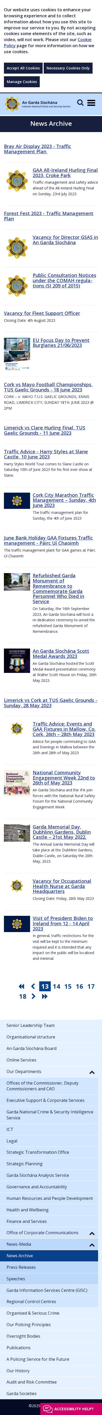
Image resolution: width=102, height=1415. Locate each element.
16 (79, 986)
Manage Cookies (22, 81)
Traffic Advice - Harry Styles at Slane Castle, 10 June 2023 (46, 454)
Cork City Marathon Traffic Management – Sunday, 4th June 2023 (64, 500)
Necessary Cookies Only (68, 68)
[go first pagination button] (22, 986)
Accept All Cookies (23, 68)
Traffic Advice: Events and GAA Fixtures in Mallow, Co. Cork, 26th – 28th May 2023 (64, 729)
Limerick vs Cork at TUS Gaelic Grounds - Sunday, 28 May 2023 (50, 703)
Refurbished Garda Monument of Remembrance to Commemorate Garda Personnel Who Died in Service (58, 588)
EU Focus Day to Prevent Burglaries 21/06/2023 (61, 343)
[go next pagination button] (34, 996)
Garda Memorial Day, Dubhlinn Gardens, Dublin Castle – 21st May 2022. (62, 832)
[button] (92, 1072)
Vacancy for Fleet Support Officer (42, 313)
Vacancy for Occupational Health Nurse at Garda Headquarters (62, 886)
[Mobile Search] (80, 102)
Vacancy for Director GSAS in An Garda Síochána (65, 240)
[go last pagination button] (46, 996)
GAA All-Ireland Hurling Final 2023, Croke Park (65, 172)
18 (22, 996)
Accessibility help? (74, 1408)
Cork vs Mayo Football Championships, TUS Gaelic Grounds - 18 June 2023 (48, 387)
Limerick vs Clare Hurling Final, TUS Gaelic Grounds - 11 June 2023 (44, 430)
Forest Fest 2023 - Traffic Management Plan (48, 216)
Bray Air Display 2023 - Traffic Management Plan (37, 149)
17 (91, 986)
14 (56, 986)
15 (68, 986)
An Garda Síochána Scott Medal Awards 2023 (61, 653)
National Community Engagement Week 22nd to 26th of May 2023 (64, 777)
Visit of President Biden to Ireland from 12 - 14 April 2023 (63, 923)
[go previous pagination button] (33, 986)
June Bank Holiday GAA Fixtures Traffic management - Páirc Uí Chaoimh (48, 540)
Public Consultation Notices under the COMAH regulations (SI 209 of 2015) (64, 280)
